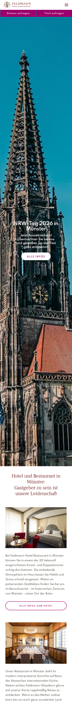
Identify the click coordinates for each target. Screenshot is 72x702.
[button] (66, 5)
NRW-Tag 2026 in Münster (36, 226)
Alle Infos (36, 256)
